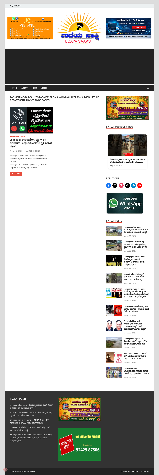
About (24, 88)
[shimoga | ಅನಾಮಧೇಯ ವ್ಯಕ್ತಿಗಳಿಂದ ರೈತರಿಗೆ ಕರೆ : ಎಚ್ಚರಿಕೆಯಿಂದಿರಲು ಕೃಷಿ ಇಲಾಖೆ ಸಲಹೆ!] (31, 120)
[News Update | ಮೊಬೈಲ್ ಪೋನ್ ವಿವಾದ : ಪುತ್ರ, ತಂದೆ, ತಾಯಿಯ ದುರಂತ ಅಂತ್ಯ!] (114, 274)
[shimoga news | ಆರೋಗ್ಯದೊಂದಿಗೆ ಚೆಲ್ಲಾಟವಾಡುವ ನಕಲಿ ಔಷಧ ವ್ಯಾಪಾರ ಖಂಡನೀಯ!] (114, 368)
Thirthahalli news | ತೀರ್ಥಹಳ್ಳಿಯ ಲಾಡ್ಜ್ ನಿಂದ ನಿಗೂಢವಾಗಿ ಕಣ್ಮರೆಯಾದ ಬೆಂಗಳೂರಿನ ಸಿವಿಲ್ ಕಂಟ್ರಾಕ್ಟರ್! (135, 325)
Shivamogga (14, 136)
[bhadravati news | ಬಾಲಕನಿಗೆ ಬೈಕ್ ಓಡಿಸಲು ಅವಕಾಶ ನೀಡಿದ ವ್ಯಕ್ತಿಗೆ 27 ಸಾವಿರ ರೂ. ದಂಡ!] (114, 353)
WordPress (135, 471)
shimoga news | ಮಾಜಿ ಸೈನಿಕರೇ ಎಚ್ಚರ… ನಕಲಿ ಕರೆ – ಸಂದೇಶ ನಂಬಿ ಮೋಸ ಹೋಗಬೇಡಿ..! (136, 309)
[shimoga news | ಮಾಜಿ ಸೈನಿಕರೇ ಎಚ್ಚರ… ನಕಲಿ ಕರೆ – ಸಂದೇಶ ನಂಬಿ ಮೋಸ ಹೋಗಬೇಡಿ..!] (114, 306)
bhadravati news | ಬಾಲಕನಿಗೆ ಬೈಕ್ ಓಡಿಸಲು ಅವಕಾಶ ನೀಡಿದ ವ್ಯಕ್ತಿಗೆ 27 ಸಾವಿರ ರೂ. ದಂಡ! (135, 356)
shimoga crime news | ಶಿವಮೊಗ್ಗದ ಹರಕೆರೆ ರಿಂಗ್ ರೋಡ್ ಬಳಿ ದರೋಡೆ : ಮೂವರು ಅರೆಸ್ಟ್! (136, 229)
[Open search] (148, 88)
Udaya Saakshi (29, 471)
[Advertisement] (79, 66)
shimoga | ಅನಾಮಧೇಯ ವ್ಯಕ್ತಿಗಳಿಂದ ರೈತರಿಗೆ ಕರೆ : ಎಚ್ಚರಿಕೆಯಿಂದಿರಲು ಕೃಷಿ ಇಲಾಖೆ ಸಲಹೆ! (31, 143)
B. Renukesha (33, 150)
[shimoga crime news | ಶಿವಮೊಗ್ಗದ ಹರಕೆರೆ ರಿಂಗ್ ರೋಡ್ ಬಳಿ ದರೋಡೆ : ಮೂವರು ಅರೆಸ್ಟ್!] (114, 227)
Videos (44, 88)
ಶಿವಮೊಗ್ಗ (22, 136)
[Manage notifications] (5, 470)
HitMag (146, 471)
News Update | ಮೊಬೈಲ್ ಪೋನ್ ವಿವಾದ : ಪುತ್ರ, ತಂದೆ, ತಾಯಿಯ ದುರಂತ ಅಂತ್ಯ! (134, 276)
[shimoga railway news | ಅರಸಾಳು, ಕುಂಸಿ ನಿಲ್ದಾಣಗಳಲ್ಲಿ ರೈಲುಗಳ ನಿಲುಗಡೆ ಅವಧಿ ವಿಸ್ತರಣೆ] (114, 242)
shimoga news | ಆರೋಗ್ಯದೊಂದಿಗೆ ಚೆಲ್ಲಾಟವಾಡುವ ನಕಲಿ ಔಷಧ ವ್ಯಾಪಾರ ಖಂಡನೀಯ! (136, 371)
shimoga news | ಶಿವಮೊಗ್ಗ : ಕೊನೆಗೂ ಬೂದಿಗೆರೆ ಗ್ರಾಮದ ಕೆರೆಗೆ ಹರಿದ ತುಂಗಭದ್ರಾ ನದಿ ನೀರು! (135, 341)
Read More (15, 173)
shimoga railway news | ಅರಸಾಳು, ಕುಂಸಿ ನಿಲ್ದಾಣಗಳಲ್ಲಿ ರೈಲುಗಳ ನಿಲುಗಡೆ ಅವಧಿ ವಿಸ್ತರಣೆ (135, 244)
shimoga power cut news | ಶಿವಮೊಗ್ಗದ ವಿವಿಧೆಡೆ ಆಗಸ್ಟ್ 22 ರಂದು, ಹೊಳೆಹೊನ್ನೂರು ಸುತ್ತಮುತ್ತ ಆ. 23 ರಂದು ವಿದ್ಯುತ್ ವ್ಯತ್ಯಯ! (136, 293)
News (34, 88)
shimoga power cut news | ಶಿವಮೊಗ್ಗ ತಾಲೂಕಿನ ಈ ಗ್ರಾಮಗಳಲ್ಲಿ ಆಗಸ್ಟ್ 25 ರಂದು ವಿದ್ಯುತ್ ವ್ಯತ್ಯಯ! (135, 260)
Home (14, 88)
